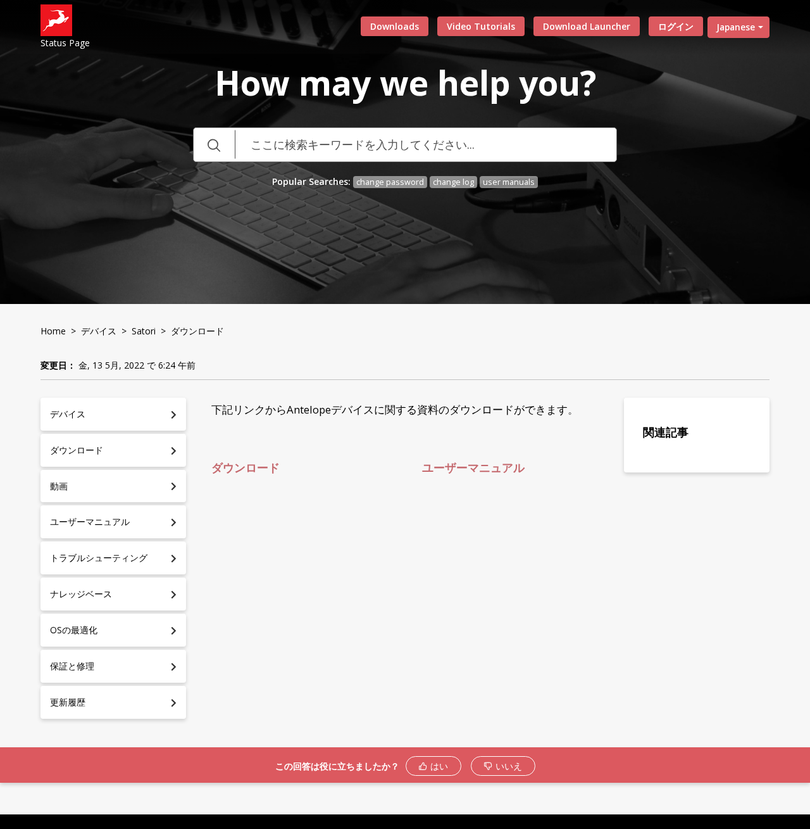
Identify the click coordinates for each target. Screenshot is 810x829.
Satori (144, 331)
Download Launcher (586, 26)
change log (453, 182)
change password (390, 182)
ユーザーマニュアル (473, 467)
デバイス (98, 331)
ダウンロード (250, 467)
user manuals (509, 182)
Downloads (394, 26)
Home (53, 331)
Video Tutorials (481, 26)
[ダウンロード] (381, 251)
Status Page (65, 43)
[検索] (214, 144)
